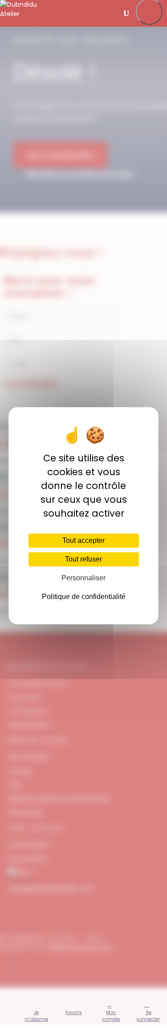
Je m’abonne (36, 1016)
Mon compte (111, 1016)
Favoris (73, 1012)
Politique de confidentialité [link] (84, 596)
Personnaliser (83, 578)
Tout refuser (83, 559)
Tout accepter (83, 540)
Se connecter (148, 1016)
